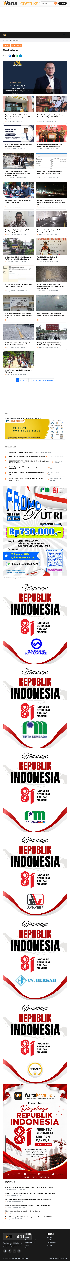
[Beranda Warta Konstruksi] (16, 3)
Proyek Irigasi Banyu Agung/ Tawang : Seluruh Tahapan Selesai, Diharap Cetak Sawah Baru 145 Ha (17, 173)
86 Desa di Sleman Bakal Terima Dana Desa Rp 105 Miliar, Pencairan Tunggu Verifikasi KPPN (18, 315)
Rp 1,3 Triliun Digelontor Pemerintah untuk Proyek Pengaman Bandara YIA (18, 285)
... (36, 380)
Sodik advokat (16, 45)
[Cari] (55, 3)
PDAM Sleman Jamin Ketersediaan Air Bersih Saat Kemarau (22, 1211)
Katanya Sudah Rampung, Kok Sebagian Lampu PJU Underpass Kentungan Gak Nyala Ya (51, 202)
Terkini (7, 45)
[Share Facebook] (9, 55)
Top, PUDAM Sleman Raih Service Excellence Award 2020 (47, 258)
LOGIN (63, 3)
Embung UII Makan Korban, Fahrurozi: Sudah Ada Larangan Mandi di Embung (49, 344)
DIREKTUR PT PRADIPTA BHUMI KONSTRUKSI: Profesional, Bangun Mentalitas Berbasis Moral (29, 462)
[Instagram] (14, 1251)
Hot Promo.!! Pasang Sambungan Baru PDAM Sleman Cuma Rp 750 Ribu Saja (28, 1199)
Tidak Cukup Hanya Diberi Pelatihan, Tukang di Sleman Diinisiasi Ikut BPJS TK (28, 1217)
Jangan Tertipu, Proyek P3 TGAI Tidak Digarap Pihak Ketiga (27, 456)
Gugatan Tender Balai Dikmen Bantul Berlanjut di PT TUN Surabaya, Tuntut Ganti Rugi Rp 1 (19, 117)
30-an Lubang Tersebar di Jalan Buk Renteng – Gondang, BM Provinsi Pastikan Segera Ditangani (50, 286)
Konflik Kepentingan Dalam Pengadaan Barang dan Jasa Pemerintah (25, 467)
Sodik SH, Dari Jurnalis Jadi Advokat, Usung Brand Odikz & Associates (18, 145)
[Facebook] (5, 1251)
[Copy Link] (20, 55)
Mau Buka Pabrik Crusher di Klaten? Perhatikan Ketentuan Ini (26, 473)
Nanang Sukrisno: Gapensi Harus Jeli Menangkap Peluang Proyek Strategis (27, 1205)
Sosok (27, 1245)
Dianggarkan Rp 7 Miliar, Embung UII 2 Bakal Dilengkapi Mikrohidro (17, 231)
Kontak (49, 1240)
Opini (26, 1248)
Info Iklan (49, 1245)
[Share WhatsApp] (16, 55)
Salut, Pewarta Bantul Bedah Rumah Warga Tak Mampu (18, 371)
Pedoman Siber (51, 1242)
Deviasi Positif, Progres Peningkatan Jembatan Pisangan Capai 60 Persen (26, 479)
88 (40, 380)
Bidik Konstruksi (30, 1242)
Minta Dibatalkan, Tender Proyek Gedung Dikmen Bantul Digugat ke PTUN (50, 116)
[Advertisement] (35, 19)
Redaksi (49, 1237)
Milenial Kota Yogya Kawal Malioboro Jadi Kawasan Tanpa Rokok (18, 201)
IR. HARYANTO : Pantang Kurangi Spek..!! (21, 452)
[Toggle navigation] (64, 35)
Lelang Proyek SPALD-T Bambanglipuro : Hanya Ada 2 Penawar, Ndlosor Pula (50, 172)
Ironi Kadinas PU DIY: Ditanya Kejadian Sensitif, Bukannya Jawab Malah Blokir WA (50, 314)
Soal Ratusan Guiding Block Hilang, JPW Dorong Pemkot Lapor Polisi (17, 344)
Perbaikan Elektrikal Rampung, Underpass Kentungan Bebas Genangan (50, 231)
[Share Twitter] (13, 55)
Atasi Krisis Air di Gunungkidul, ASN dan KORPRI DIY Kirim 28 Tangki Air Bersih (29, 1187)
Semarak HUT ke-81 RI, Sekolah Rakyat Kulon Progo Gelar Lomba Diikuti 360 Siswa (30, 1193)
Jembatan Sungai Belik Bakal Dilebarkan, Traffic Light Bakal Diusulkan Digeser (18, 258)
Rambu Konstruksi (30, 1240)
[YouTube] (19, 1251)
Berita (6, 40)
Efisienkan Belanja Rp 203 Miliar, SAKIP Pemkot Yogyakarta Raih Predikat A (50, 145)
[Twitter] (10, 1251)
